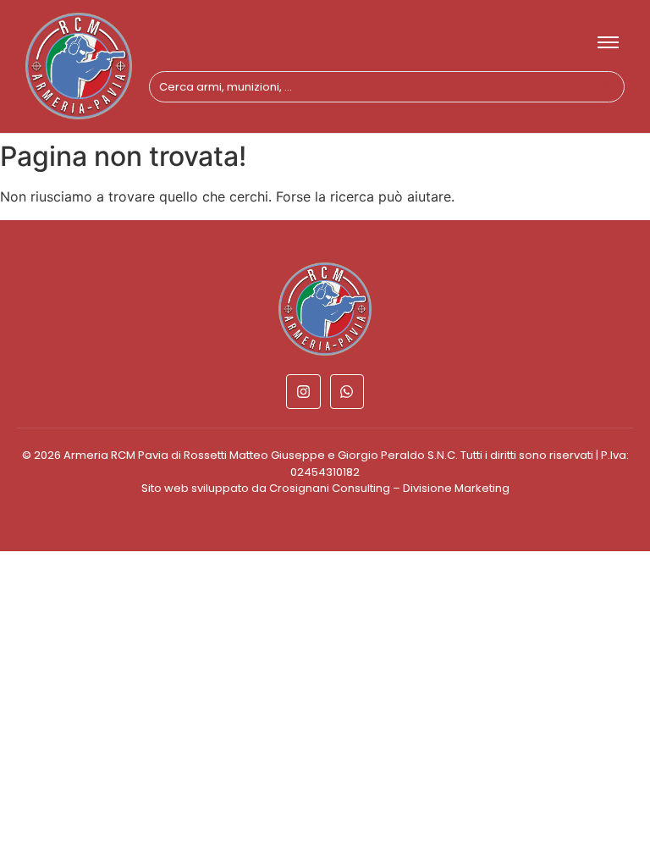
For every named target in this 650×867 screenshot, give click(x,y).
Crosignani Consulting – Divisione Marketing (389, 488)
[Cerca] (605, 87)
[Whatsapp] (347, 391)
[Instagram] (303, 391)
